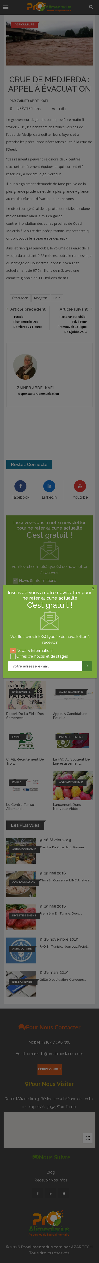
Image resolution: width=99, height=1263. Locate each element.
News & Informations (35, 650)
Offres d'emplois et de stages (42, 656)
